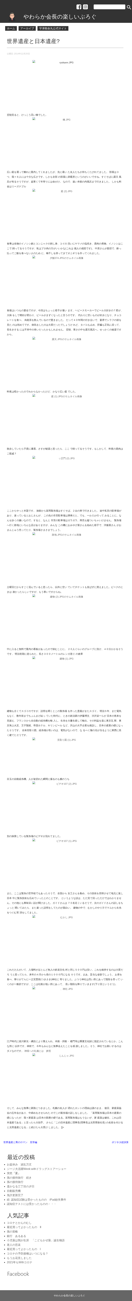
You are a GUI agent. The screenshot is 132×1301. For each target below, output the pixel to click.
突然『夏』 (14, 1173)
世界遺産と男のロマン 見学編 (20, 1142)
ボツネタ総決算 (120, 1142)
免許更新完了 (15, 1195)
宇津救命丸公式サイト (53, 28)
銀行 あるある (16, 1236)
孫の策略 (12, 1231)
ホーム (11, 28)
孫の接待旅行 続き (19, 1177)
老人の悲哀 (14, 1244)
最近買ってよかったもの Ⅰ (24, 1249)
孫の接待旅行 (15, 1181)
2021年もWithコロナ (19, 1262)
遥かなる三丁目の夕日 (20, 1186)
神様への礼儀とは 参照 (37, 1051)
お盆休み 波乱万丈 (20, 1164)
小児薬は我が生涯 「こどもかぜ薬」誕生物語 (36, 1240)
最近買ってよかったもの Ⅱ (24, 1227)
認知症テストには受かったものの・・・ (31, 1203)
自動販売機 (14, 1190)
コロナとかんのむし (19, 1222)
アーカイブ (27, 28)
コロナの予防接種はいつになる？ (27, 1253)
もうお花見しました (19, 1258)
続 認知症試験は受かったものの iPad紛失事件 (36, 1199)
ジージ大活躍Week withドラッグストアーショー (36, 1168)
